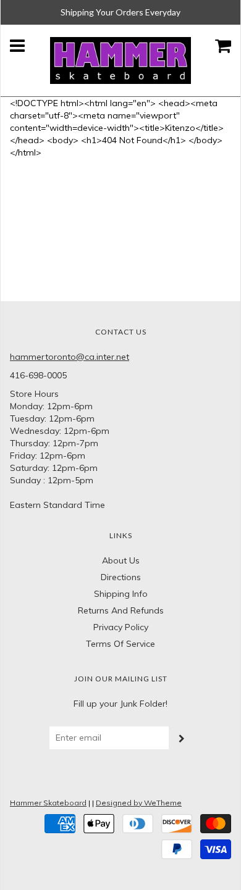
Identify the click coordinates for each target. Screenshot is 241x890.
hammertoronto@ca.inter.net (69, 356)
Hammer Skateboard (48, 802)
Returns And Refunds (121, 610)
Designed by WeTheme (139, 802)
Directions (121, 577)
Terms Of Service (120, 643)
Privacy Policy (120, 627)
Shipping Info (121, 593)
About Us (121, 560)
